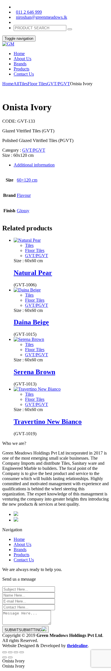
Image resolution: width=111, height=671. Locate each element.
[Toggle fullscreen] (16, 652)
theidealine (77, 645)
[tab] (61, 165)
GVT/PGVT (58, 83)
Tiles (23, 83)
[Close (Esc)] (4, 652)
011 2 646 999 (29, 12)
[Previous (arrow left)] (4, 657)
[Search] (69, 29)
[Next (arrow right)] (10, 657)
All (16, 83)
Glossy (23, 210)
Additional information (34, 164)
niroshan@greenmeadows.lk (41, 17)
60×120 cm (27, 180)
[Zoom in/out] (21, 652)
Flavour (24, 195)
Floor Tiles (37, 83)
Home (7, 83)
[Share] (10, 652)
